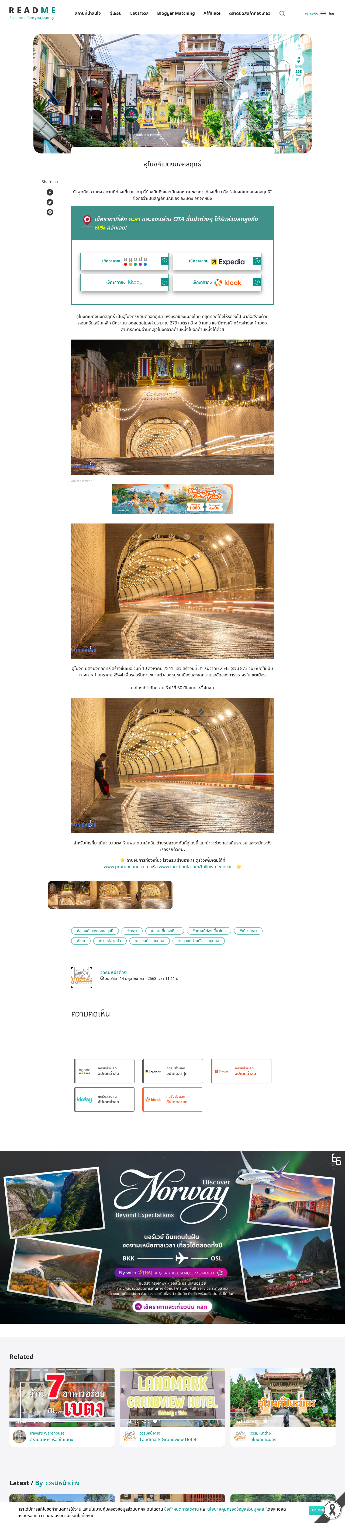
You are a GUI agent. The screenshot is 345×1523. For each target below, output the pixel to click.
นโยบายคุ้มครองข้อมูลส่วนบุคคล (236, 1509)
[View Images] (69, 895)
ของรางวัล (139, 13)
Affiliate (211, 13)
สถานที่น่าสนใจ (88, 13)
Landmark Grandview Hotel (168, 1439)
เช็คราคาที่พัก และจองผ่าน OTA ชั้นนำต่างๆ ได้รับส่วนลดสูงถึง (176, 223)
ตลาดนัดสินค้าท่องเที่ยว (249, 13)
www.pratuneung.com (127, 867)
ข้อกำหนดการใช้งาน (181, 1509)
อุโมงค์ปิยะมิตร (263, 1439)
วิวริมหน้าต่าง (150, 1433)
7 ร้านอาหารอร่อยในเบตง (51, 1439)
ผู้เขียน (115, 13)
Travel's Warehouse (46, 1433)
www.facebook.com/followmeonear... (197, 867)
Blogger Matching (176, 13)
